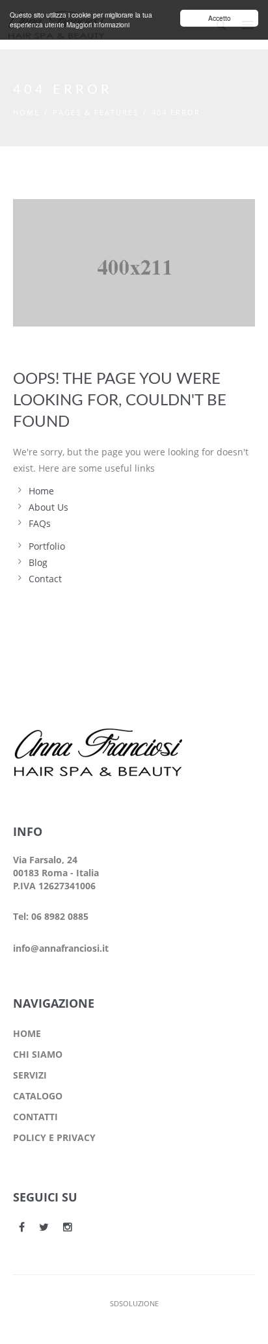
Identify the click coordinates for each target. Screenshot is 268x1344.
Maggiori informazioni (97, 24)
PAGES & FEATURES (96, 112)
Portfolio (47, 546)
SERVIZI (30, 1075)
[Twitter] (44, 1227)
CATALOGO (37, 1096)
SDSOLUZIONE (134, 1303)
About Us (48, 507)
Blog (38, 562)
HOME (27, 1033)
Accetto (219, 18)
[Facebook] (22, 1227)
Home (26, 112)
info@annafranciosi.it (61, 948)
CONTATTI (35, 1116)
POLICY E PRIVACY (54, 1137)
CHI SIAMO (37, 1054)
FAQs (40, 523)
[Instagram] (67, 1227)
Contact (45, 578)
